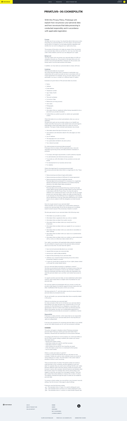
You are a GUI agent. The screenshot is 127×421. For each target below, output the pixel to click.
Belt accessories (56, 411)
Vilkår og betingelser (47, 417)
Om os (50, 1)
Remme (53, 404)
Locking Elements (57, 413)
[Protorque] (6, 2)
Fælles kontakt (30, 409)
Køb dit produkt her (71, 1)
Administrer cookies (80, 417)
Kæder (53, 407)
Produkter (59, 1)
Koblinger (54, 409)
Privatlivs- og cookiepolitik (64, 417)
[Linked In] (78, 405)
